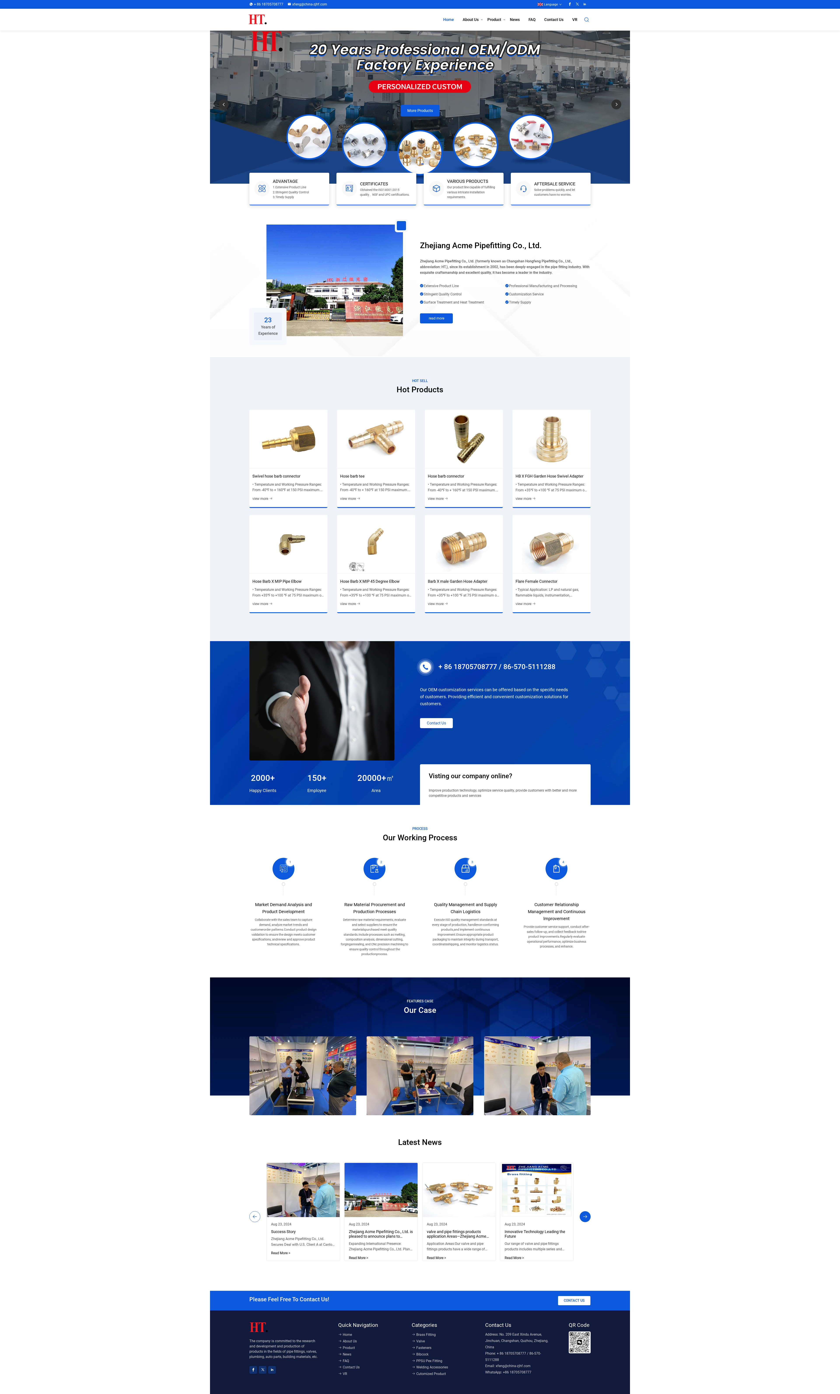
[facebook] (570, 4)
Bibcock (422, 1354)
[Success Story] (303, 1190)
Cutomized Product (431, 1374)
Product (494, 19)
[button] (616, 104)
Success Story (283, 1231)
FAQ (532, 19)
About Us (471, 19)
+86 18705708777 (517, 1372)
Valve (420, 1341)
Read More (436, 318)
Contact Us (554, 19)
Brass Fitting (426, 1335)
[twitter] (577, 4)
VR (574, 19)
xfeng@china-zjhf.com (309, 4)
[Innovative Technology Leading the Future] (536, 1190)
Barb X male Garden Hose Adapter (457, 581)
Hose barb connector (446, 476)
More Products (420, 121)
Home (448, 19)
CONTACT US (574, 1300)
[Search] (587, 20)
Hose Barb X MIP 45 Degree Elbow (370, 581)
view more (260, 499)
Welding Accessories (432, 1367)
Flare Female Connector (536, 581)
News (515, 19)
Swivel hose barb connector (276, 476)
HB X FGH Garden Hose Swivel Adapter (549, 476)
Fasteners (423, 1348)
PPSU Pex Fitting (429, 1361)
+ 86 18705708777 (268, 4)
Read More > (280, 1253)
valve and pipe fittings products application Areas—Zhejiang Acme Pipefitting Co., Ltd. (456, 1234)
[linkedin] (585, 4)
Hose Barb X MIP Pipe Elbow (277, 581)
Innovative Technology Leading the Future (535, 1234)
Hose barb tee (352, 476)
